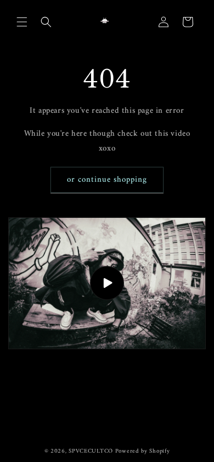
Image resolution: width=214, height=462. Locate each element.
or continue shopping (107, 179)
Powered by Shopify (142, 451)
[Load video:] (107, 283)
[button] (22, 22)
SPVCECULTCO (91, 451)
